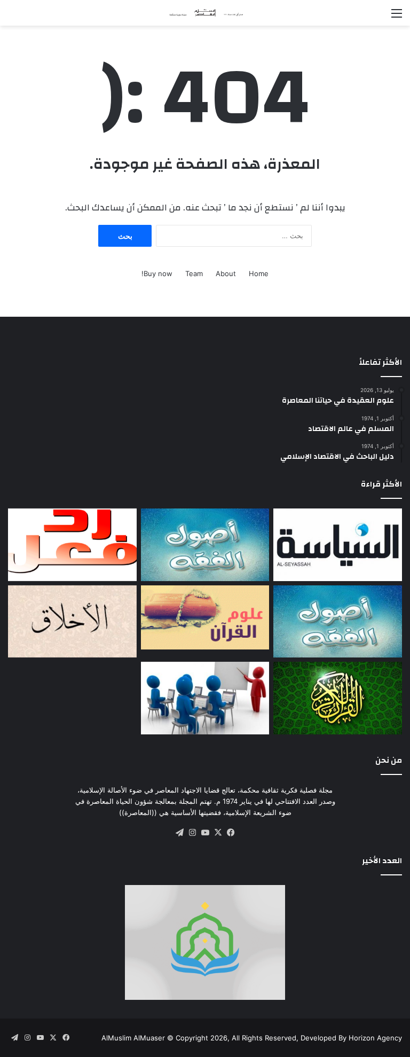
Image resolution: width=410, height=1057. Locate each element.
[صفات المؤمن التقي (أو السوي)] (72, 621)
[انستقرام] (192, 832)
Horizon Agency (375, 1037)
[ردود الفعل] (72, 544)
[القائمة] (396, 17)
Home (259, 273)
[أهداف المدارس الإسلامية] (205, 698)
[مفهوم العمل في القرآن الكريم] (337, 698)
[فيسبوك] (230, 832)
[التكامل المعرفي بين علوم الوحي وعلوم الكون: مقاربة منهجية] (205, 617)
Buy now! (156, 273)
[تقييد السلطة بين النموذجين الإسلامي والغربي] (337, 544)
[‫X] (217, 832)
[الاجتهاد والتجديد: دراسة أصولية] (337, 621)
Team (194, 273)
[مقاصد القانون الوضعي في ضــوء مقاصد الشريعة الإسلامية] (205, 544)
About (226, 273)
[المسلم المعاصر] (205, 12)
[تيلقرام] (179, 832)
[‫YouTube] (205, 832)
